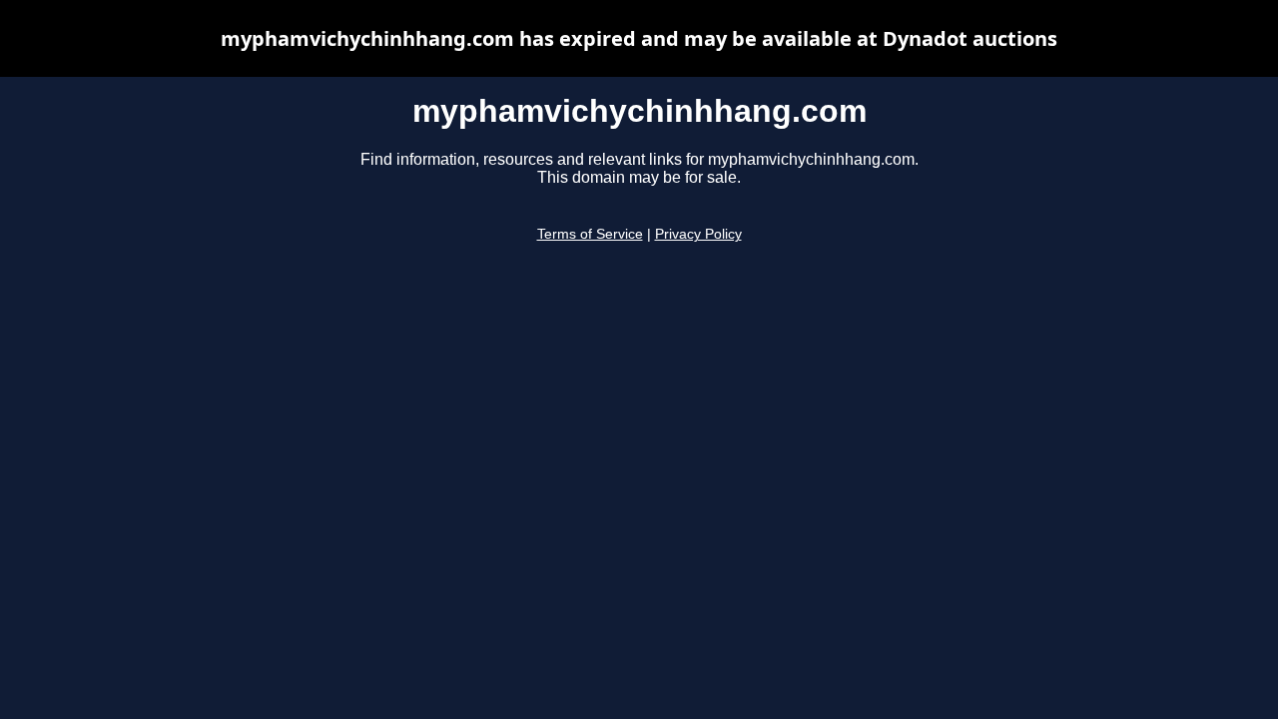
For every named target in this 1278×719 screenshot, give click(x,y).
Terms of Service (590, 234)
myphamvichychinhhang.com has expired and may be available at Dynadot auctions (639, 38)
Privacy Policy (698, 234)
